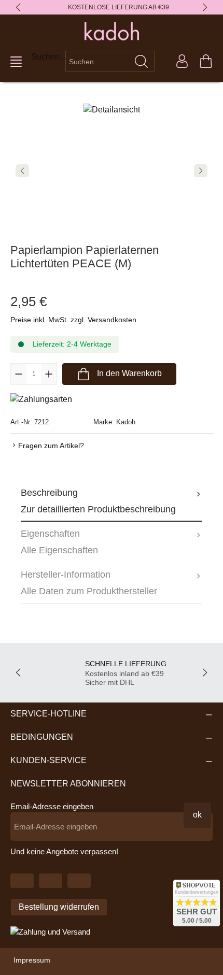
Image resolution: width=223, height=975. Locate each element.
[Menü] (16, 61)
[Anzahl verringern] (18, 374)
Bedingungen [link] (41, 737)
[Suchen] (142, 61)
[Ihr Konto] (182, 61)
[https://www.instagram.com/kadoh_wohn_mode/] (79, 880)
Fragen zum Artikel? (51, 445)
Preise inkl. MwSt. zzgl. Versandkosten (73, 320)
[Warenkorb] (206, 61)
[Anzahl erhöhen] (49, 374)
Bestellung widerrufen (59, 906)
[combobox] (97, 61)
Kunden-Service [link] (48, 760)
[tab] (111, 501)
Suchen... (48, 56)
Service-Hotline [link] (48, 713)
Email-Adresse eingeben (51, 806)
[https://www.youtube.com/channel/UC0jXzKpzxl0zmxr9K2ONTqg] (22, 880)
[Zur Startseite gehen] (111, 31)
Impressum (31, 960)
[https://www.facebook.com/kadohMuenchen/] (50, 880)
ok (197, 814)
